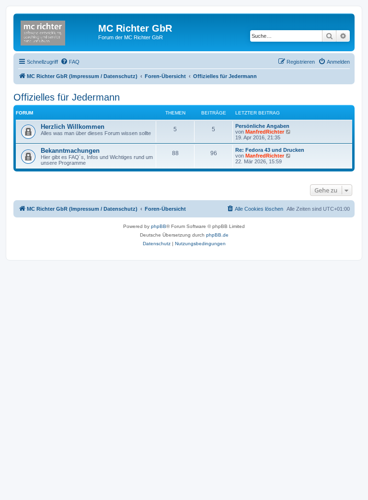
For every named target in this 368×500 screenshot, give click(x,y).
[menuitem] (70, 62)
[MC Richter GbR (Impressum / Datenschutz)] (57, 31)
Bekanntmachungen (70, 150)
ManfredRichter (264, 132)
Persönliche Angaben (262, 126)
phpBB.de (217, 235)
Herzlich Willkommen (72, 126)
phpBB (158, 226)
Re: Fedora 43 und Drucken (269, 150)
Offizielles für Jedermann (66, 97)
